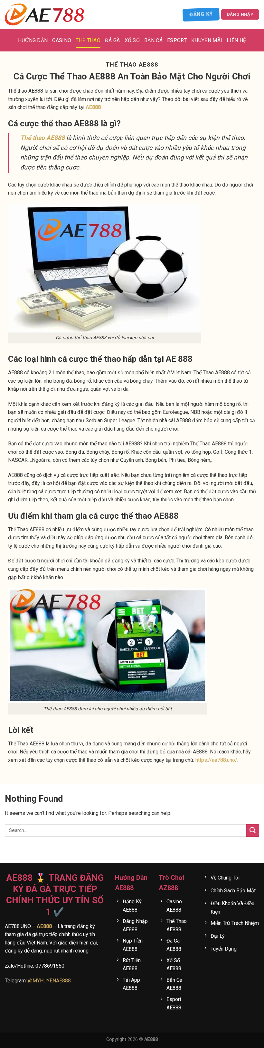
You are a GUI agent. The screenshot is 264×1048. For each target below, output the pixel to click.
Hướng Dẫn (33, 40)
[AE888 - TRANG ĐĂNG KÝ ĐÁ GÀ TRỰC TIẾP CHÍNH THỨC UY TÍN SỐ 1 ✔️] (45, 14)
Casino (61, 40)
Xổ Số (132, 40)
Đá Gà (112, 40)
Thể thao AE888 (42, 137)
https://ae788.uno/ (216, 760)
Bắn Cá (153, 40)
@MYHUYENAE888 (49, 981)
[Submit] (252, 830)
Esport (177, 40)
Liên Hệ (236, 40)
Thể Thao (88, 40)
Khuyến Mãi (206, 40)
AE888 (93, 107)
